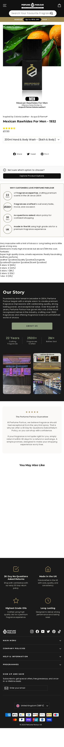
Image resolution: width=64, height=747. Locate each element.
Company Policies (14, 648)
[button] (9, 128)
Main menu (9, 641)
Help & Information (15, 657)
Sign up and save (13, 674)
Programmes (11, 664)
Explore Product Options (32, 175)
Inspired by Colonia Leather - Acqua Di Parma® (25, 116)
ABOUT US (32, 326)
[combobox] (33, 13)
